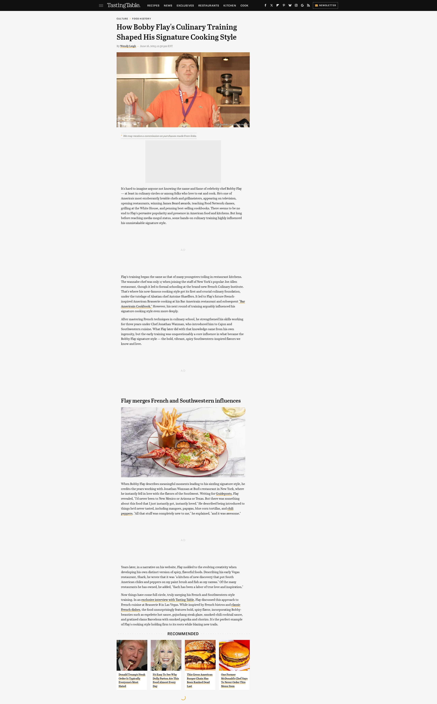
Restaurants (208, 5)
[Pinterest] (284, 6)
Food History (141, 18)
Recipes (153, 5)
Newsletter (327, 5)
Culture (122, 18)
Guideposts (224, 493)
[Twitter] (271, 6)
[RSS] (308, 6)
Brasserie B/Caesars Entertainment (227, 474)
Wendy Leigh (128, 46)
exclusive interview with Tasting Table (167, 599)
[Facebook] (265, 6)
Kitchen (229, 5)
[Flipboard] (277, 6)
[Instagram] (296, 6)
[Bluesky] (290, 6)
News (168, 5)
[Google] (302, 6)
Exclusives (185, 5)
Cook (245, 5)
